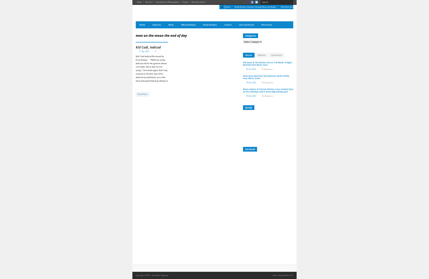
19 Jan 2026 (251, 69)
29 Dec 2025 (251, 82)
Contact (185, 2)
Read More (143, 94)
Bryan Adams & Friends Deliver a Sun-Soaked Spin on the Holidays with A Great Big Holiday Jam (268, 90)
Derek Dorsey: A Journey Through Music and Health (250, 7)
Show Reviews (210, 24)
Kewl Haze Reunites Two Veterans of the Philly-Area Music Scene (266, 77)
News (171, 24)
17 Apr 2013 (144, 51)
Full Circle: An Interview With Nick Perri (292, 7)
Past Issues (266, 24)
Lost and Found (246, 24)
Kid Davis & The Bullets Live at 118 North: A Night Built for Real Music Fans (267, 63)
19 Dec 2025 (251, 96)
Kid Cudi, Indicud (148, 47)
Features (156, 24)
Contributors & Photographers (167, 2)
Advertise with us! (198, 2)
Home (139, 2)
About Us (148, 2)
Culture (228, 24)
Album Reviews (188, 24)
